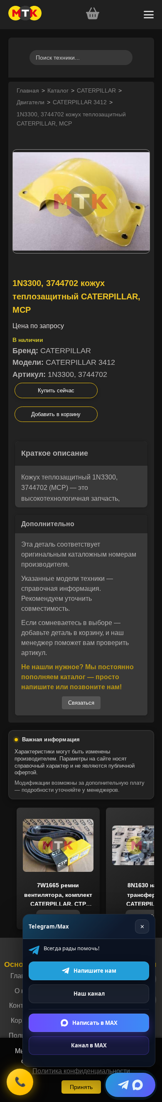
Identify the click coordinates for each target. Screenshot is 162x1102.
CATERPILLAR (96, 90)
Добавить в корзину (56, 414)
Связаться (81, 703)
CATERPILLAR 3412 (80, 102)
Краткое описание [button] (54, 453)
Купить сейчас (56, 390)
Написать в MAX (95, 1022)
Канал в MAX (89, 1045)
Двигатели (30, 102)
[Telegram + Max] (130, 1085)
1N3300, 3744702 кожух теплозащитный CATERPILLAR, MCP (71, 119)
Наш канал (89, 993)
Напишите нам (95, 970)
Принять (81, 1087)
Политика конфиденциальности (81, 1070)
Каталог (58, 90)
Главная (28, 90)
